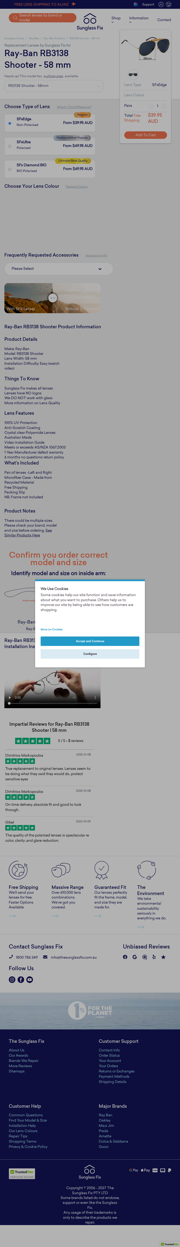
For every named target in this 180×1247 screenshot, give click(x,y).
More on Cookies (52, 630)
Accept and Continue (90, 641)
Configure (90, 654)
